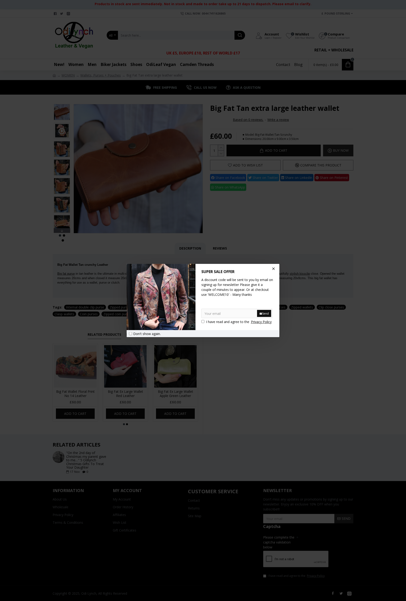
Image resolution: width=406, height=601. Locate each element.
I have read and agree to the (239, 322)
